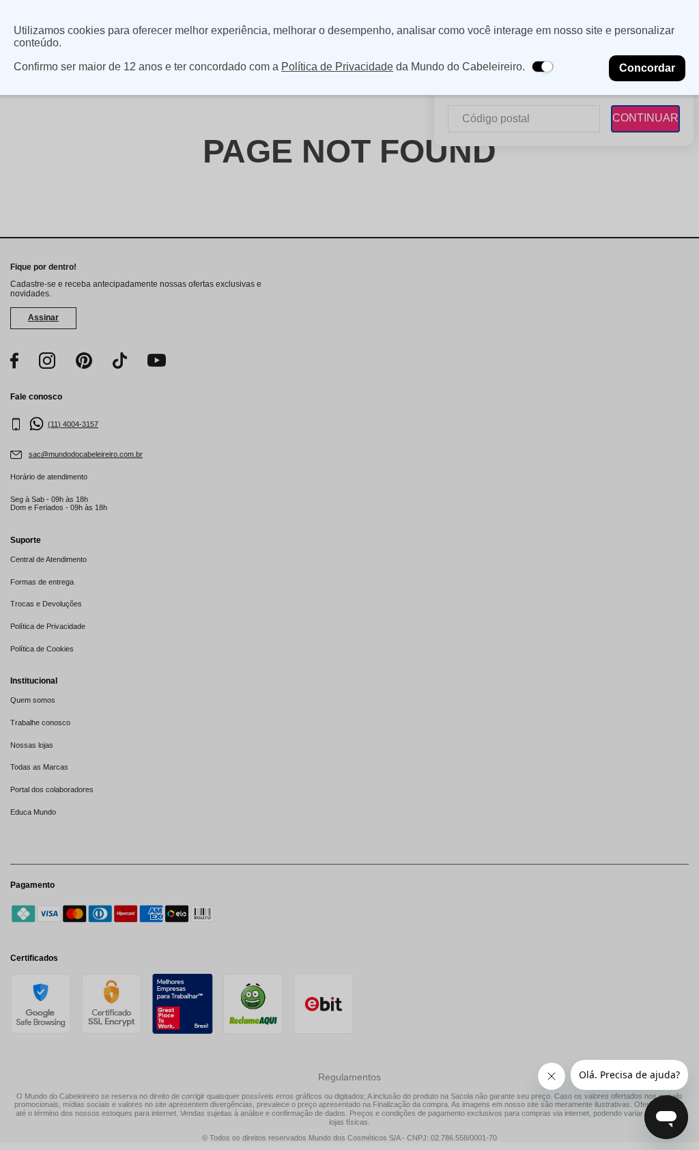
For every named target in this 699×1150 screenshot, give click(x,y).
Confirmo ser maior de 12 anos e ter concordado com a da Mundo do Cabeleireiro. (269, 66)
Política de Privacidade (337, 66)
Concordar (647, 68)
